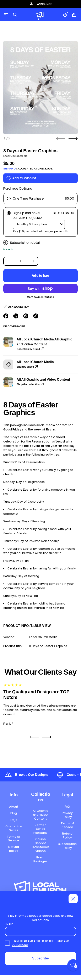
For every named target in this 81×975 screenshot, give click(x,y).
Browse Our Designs (31, 775)
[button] (15, 14)
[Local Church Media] (40, 14)
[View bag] (74, 14)
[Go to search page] (15, 14)
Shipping (9, 168)
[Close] (73, 898)
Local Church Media (15, 156)
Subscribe (40, 958)
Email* (9, 924)
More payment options (40, 297)
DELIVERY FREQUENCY (28, 218)
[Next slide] (73, 138)
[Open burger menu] (6, 14)
